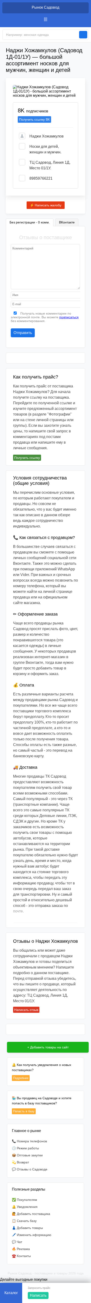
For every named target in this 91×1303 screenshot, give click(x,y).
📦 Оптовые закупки (27, 1155)
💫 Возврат (20, 1162)
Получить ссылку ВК (34, 119)
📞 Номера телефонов (29, 1141)
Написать (38, 1295)
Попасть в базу (24, 1111)
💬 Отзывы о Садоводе (29, 1169)
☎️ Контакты (21, 1256)
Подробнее (20, 1078)
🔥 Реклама (21, 1249)
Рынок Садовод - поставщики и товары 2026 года (46, 1273)
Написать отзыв (26, 1010)
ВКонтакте (67, 222)
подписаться (69, 317)
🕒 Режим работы (25, 1148)
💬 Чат (17, 1242)
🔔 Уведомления (25, 1207)
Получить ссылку (27, 458)
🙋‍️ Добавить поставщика (31, 1214)
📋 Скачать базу (24, 1221)
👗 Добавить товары (27, 1228)
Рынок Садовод (45, 7)
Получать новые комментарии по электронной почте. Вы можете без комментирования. (45, 317)
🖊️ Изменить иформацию (31, 1235)
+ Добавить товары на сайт (48, 1047)
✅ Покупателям (24, 1200)
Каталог (11, 1293)
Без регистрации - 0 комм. (30, 222)
